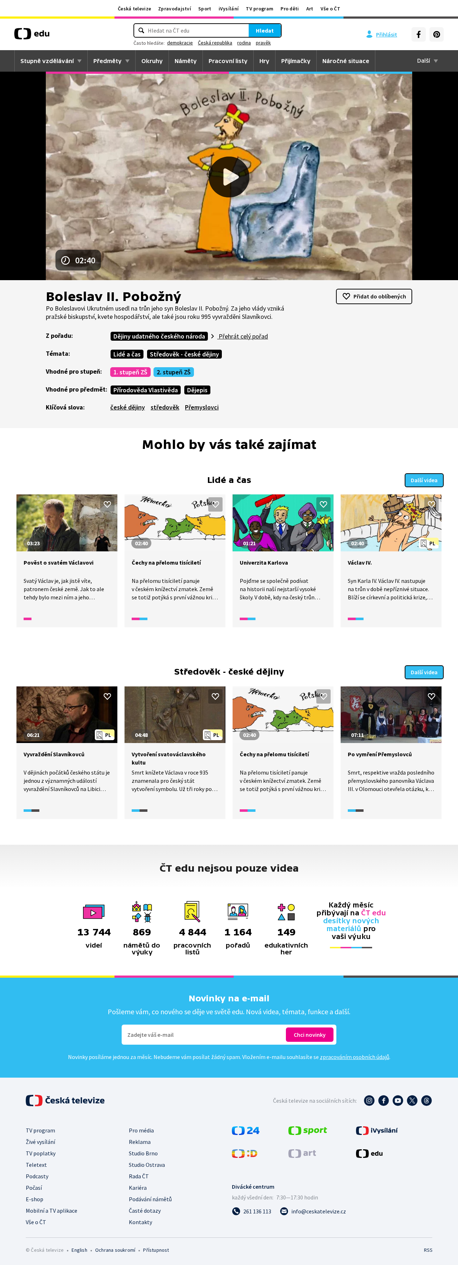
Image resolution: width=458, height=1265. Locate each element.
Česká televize (134, 8)
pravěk (263, 42)
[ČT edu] (31, 36)
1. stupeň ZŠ (130, 372)
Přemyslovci (202, 407)
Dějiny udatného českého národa (159, 336)
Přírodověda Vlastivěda (145, 390)
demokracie (180, 42)
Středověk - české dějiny (184, 354)
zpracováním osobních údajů (354, 1056)
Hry (264, 61)
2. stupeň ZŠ (174, 372)
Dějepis (197, 390)
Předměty (107, 61)
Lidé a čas (127, 354)
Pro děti (290, 8)
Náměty (186, 61)
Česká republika (215, 42)
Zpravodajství (174, 8)
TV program (259, 8)
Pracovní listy (228, 61)
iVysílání (229, 8)
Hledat (265, 30)
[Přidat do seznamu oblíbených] (107, 504)
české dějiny (127, 407)
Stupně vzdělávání (47, 61)
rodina (244, 42)
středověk (165, 407)
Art (309, 8)
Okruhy (152, 61)
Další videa (424, 480)
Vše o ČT (330, 8)
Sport (204, 8)
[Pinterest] (436, 34)
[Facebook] (418, 34)
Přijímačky (296, 61)
